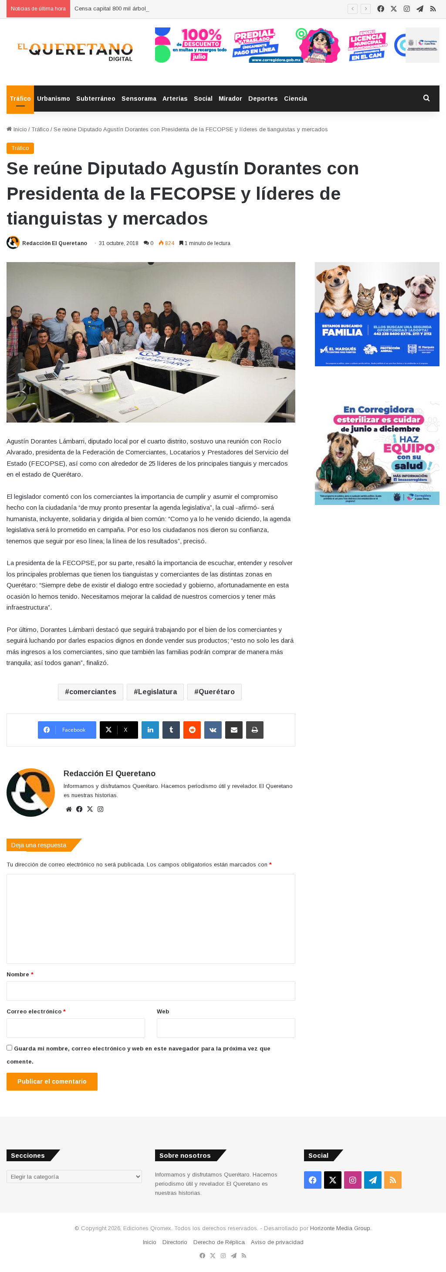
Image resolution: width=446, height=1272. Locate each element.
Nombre (20, 974)
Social (203, 98)
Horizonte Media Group (340, 1228)
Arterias (175, 98)
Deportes (263, 98)
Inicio (19, 129)
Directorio (174, 1242)
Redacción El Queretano (54, 243)
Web (163, 1011)
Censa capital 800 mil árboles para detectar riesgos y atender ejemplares (169, 8)
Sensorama (139, 98)
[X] (89, 809)
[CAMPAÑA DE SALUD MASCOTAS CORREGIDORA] (377, 503)
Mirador (230, 98)
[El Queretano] (74, 52)
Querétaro (217, 692)
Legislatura (157, 692)
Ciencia (295, 98)
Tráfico (20, 98)
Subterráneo (95, 98)
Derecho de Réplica (219, 1242)
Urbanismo (53, 98)
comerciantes (92, 692)
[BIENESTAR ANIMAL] (377, 364)
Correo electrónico (36, 1011)
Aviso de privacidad (277, 1242)
